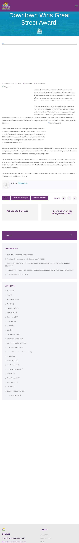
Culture (9, 326)
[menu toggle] (76, 5)
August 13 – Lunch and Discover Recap (20, 255)
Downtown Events (13, 339)
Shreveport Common (14, 391)
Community (11, 317)
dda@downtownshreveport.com (15, 542)
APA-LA (6, 198)
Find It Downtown (46, 538)
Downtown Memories (14, 347)
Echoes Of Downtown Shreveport (18, 352)
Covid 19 (10, 321)
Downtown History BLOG (15, 343)
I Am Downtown (12, 365)
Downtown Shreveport (20, 198)
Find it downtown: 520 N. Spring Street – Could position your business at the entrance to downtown (40, 270)
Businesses (11, 308)
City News (10, 313)
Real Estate (11, 382)
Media (42, 542)
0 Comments (40, 84)
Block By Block (11, 300)
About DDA (44, 535)
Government (11, 360)
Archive (9, 291)
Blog (19, 84)
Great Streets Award (39, 198)
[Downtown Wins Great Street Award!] (63, 198)
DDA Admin (28, 84)
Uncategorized (12, 395)
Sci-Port (9, 387)
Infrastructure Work (13, 369)
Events (9, 356)
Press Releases (12, 378)
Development (11, 334)
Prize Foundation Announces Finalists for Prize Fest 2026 (26, 259)
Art (8, 295)
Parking (9, 374)
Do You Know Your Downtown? (17, 274)
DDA (8, 330)
